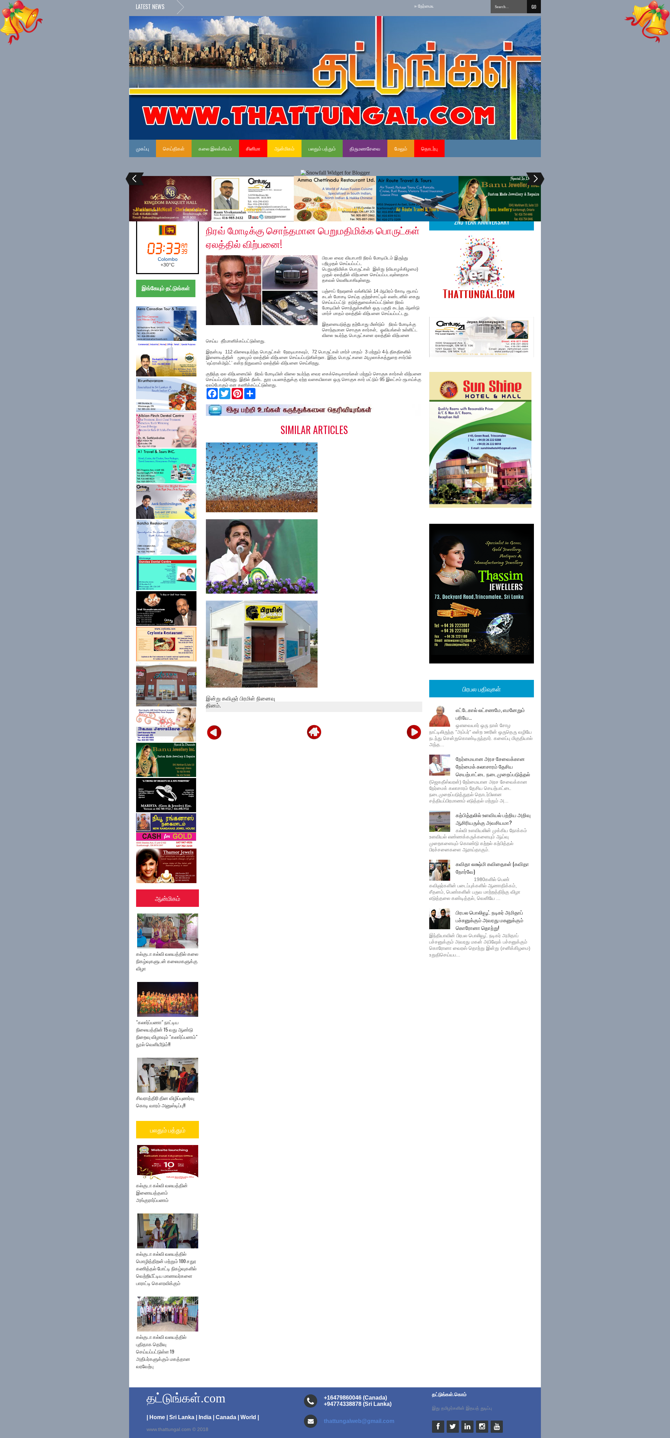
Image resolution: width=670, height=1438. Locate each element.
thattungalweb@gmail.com (359, 1421)
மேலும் (400, 148)
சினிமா (253, 148)
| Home (156, 1417)
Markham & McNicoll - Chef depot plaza (170, 209)
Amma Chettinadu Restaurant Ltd (335, 209)
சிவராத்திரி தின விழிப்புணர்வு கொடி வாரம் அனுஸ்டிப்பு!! (165, 1101)
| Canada (224, 1417)
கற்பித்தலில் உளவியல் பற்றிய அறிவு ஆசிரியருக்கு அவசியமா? (493, 818)
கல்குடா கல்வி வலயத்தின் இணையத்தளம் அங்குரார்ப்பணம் (162, 1192)
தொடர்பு (429, 148)
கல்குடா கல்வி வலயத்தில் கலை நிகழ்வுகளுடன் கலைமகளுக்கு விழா (167, 961)
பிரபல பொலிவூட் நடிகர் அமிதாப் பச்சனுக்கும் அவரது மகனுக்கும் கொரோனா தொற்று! (489, 919)
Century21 (252, 209)
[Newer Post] (214, 732)
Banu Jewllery (500, 209)
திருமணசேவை (365, 148)
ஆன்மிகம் (284, 148)
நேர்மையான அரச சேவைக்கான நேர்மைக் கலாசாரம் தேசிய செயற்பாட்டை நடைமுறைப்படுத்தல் (493, 766)
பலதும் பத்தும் (322, 148)
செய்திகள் (174, 148)
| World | (248, 1417)
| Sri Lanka (180, 1417)
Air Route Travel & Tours (417, 209)
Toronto (167, 259)
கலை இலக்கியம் (215, 148)
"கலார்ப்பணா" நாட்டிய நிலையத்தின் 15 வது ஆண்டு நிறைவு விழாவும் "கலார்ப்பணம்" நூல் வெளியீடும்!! (167, 1033)
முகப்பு (142, 148)
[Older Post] (413, 732)
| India (203, 1417)
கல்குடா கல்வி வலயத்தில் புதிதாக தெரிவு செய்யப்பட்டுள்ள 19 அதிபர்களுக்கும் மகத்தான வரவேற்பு (163, 1351)
